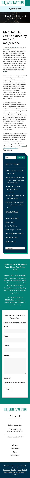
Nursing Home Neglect (15, 234)
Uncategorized (6, 49)
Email (6, 346)
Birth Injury (11, 222)
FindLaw (15, 474)
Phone (6, 336)
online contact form (11, 302)
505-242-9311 (16, 9)
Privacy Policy (22, 470)
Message (7, 355)
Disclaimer (7, 378)
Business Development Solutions (14, 472)
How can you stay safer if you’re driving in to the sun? (15, 205)
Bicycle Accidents (13, 218)
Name (6, 326)
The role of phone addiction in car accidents (13, 189)
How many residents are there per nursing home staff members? (15, 180)
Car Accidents (12, 226)
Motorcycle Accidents (14, 230)
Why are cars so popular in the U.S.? (15, 172)
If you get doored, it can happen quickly (15, 197)
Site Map (13, 470)
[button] (27, 3)
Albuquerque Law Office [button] (15, 437)
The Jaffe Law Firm (13, 47)
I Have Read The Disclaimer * (15, 382)
